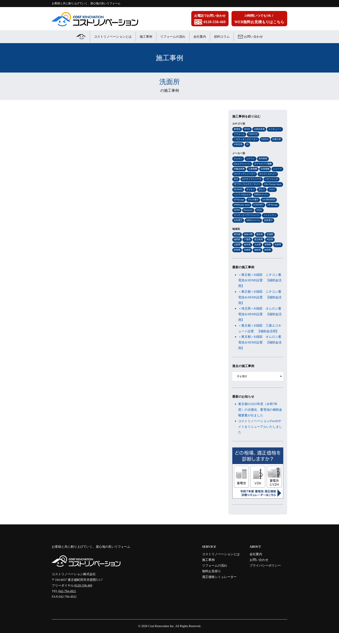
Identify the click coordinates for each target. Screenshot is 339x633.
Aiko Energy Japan (273, 184)
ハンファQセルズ (242, 194)
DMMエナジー (261, 194)
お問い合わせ (253, 36)
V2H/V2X (253, 134)
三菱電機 (252, 169)
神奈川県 (248, 234)
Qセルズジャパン (242, 164)
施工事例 (146, 36)
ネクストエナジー (267, 174)
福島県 (257, 250)
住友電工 (238, 220)
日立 (236, 179)
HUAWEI (238, 189)
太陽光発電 (259, 129)
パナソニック (271, 179)
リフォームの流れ (172, 36)
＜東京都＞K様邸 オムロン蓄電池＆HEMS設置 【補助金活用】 (260, 342)
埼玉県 (270, 239)
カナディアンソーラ (251, 179)
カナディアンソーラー (244, 174)
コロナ (272, 189)
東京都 (237, 234)
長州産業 (263, 158)
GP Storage (239, 199)
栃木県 (247, 244)
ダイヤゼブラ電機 (263, 164)
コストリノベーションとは (113, 36)
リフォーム (239, 134)
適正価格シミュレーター (219, 577)
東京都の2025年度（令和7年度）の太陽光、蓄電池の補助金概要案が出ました (260, 409)
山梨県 (237, 244)
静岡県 (267, 250)
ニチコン (250, 158)
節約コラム (222, 36)
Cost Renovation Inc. (161, 626)
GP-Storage (272, 204)
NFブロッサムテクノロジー (247, 184)
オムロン (238, 158)
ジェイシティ (269, 215)
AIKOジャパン (253, 220)
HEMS (247, 129)
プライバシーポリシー (265, 565)
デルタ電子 (253, 199)
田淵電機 (265, 169)
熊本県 (259, 234)
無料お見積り (211, 571)
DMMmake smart (242, 204)
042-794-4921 (67, 591)
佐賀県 (278, 244)
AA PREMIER (268, 199)
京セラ (262, 189)
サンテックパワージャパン (247, 215)
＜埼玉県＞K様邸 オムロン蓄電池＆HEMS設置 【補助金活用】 (260, 314)
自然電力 (268, 220)
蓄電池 (237, 129)
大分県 (257, 244)
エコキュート (274, 129)
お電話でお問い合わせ (210, 19)
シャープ (277, 169)
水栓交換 (238, 144)
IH (247, 144)
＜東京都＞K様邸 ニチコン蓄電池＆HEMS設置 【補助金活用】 (260, 280)
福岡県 (237, 239)
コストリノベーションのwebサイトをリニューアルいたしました (260, 426)
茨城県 (270, 234)
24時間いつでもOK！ (259, 19)
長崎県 (247, 250)
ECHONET (258, 204)
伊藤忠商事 (239, 169)
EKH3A (265, 139)
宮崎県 (267, 244)
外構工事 (276, 139)
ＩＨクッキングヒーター (246, 139)
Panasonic (248, 210)
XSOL (259, 210)
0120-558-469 (83, 585)
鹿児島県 (258, 239)
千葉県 (247, 239)
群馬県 (237, 250)
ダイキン (250, 189)
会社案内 (199, 36)
